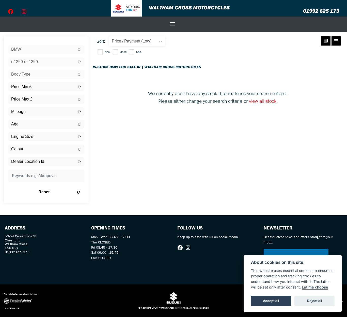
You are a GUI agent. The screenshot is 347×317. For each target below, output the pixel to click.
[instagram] (24, 12)
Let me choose (315, 287)
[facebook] (11, 12)
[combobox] (46, 49)
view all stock (262, 101)
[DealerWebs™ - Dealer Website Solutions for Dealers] (58, 301)
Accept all (271, 301)
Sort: (101, 41)
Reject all (314, 301)
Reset (44, 192)
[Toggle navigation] (172, 24)
